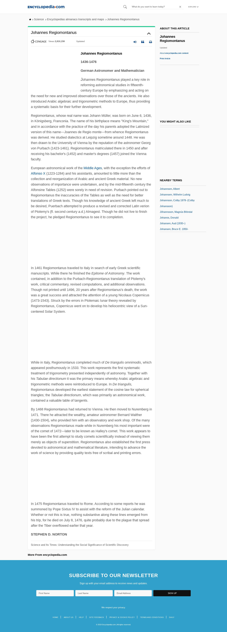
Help (81, 617)
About (174, 53)
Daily (171, 617)
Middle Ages (93, 168)
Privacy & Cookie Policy (122, 617)
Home (55, 617)
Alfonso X (38, 173)
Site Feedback (96, 617)
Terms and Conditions (152, 617)
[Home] (46, 7)
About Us (68, 617)
